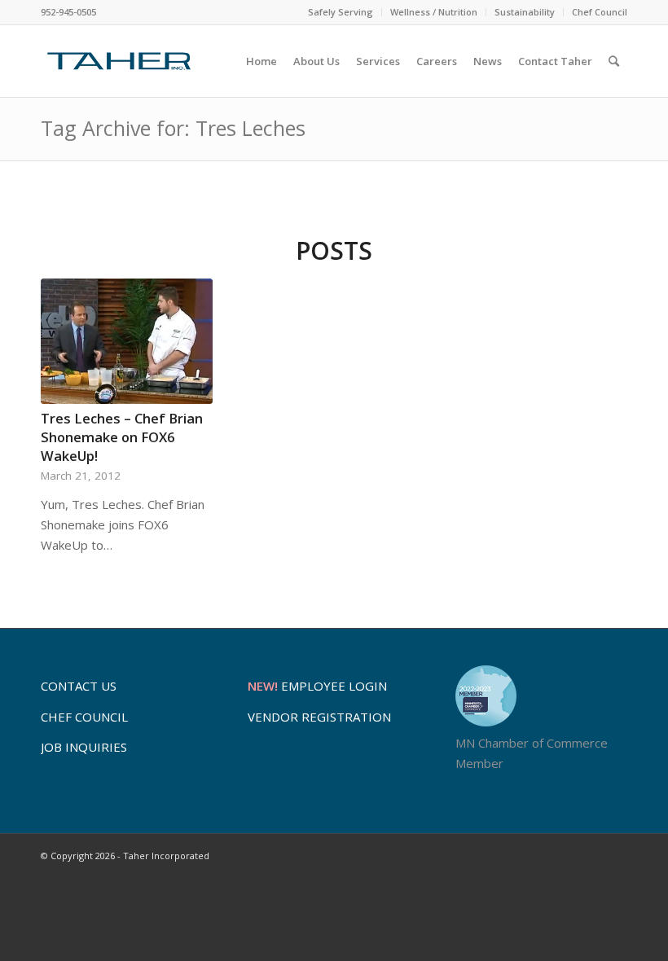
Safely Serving (340, 12)
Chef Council (599, 12)
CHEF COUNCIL (84, 717)
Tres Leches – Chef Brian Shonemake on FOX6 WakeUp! (122, 437)
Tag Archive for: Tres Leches (173, 128)
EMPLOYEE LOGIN (317, 686)
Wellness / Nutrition (433, 12)
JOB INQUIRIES (84, 747)
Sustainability (524, 12)
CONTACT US (78, 686)
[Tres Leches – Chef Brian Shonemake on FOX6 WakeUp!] (127, 342)
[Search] (613, 61)
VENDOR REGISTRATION (319, 717)
